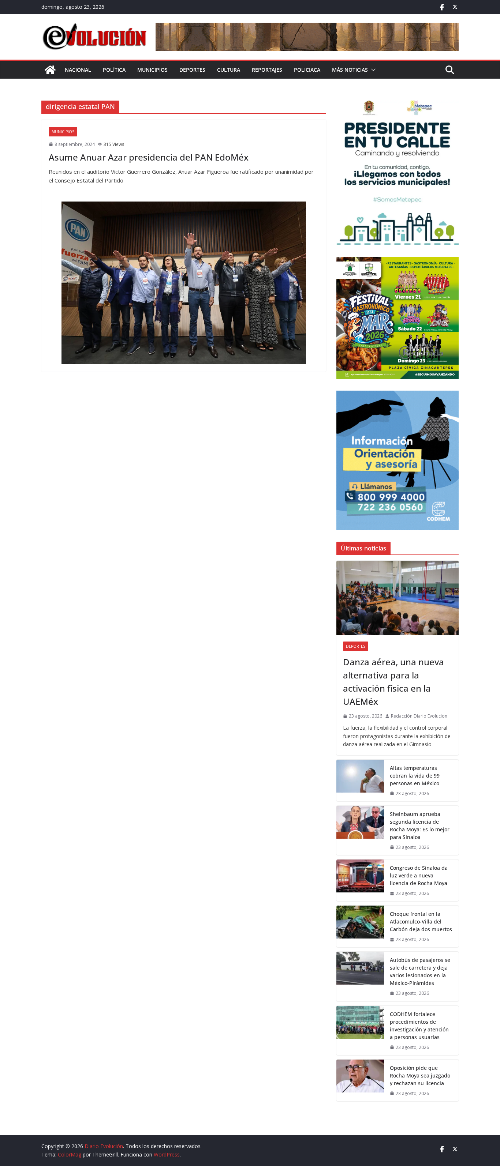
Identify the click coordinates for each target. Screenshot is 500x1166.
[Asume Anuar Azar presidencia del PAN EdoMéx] (184, 283)
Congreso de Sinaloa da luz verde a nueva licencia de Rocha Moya (419, 875)
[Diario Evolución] (50, 70)
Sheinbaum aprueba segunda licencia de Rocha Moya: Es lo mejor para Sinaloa (419, 825)
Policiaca (307, 69)
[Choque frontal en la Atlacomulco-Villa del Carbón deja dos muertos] (360, 926)
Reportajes (267, 69)
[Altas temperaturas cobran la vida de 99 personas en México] (360, 780)
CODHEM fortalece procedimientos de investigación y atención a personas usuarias (419, 1026)
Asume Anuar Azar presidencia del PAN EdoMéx (149, 157)
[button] (372, 70)
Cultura (228, 69)
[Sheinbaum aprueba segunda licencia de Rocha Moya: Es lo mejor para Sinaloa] (360, 830)
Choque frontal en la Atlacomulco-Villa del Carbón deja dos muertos (421, 921)
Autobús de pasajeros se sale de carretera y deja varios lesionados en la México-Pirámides (420, 971)
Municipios (152, 69)
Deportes (192, 69)
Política (114, 69)
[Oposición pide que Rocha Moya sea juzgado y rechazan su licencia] (360, 1080)
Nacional (78, 69)
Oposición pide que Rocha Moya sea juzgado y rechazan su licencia (420, 1075)
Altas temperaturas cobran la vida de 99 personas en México (415, 775)
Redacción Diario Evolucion (419, 716)
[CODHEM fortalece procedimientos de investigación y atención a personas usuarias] (360, 1030)
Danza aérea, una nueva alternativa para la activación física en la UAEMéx (393, 681)
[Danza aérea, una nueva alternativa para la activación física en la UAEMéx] (397, 598)
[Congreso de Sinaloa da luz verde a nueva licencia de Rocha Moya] (360, 880)
